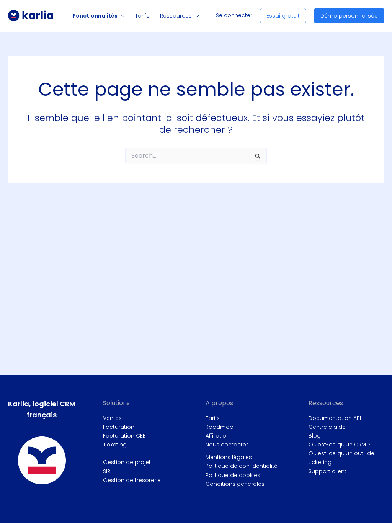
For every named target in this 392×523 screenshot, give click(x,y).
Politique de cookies (233, 475)
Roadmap (220, 427)
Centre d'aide (327, 427)
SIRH (108, 471)
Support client (327, 471)
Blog (315, 436)
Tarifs (213, 418)
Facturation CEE (124, 436)
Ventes (112, 418)
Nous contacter (227, 444)
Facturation (118, 427)
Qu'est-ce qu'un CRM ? (340, 444)
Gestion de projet (127, 462)
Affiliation (218, 436)
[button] (121, 15)
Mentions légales (229, 457)
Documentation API (335, 418)
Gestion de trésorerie (132, 480)
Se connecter (234, 15)
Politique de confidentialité (242, 466)
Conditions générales (235, 484)
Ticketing (115, 444)
